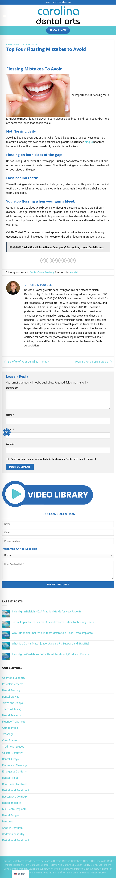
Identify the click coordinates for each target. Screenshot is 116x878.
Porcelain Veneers (12, 684)
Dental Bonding (11, 690)
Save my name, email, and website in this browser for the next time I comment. (54, 459)
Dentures (7, 821)
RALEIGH (48, 2)
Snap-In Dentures (12, 827)
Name (10, 414)
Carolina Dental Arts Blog (21, 44)
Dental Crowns (10, 696)
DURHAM (67, 2)
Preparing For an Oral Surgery (91, 361)
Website (10, 444)
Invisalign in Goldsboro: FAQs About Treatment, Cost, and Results (50, 654)
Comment (12, 388)
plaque (89, 141)
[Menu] (4, 15)
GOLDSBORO (58, 2)
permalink (74, 272)
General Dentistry (12, 752)
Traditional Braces (13, 746)
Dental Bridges (10, 815)
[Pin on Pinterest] (67, 260)
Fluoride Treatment (13, 721)
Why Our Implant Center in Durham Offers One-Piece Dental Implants (52, 632)
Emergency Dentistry (14, 771)
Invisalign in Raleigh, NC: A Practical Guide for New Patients (47, 611)
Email (10, 429)
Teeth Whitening (11, 709)
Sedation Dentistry (13, 834)
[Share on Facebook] (49, 260)
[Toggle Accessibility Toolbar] (6, 432)
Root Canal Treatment (15, 784)
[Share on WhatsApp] (43, 260)
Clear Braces (9, 740)
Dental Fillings (10, 777)
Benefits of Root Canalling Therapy (28, 361)
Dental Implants (11, 802)
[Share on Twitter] (55, 260)
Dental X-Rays (10, 759)
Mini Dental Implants (14, 809)
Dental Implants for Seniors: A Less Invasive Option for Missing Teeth (53, 622)
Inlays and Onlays (12, 702)
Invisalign (7, 734)
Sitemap (84, 872)
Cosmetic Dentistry (13, 677)
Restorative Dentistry (14, 796)
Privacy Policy (98, 872)
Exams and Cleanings (14, 765)
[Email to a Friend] (61, 260)
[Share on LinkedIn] (73, 260)
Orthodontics (10, 727)
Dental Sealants (11, 715)
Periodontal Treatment (15, 790)
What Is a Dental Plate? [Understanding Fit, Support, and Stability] (50, 643)
